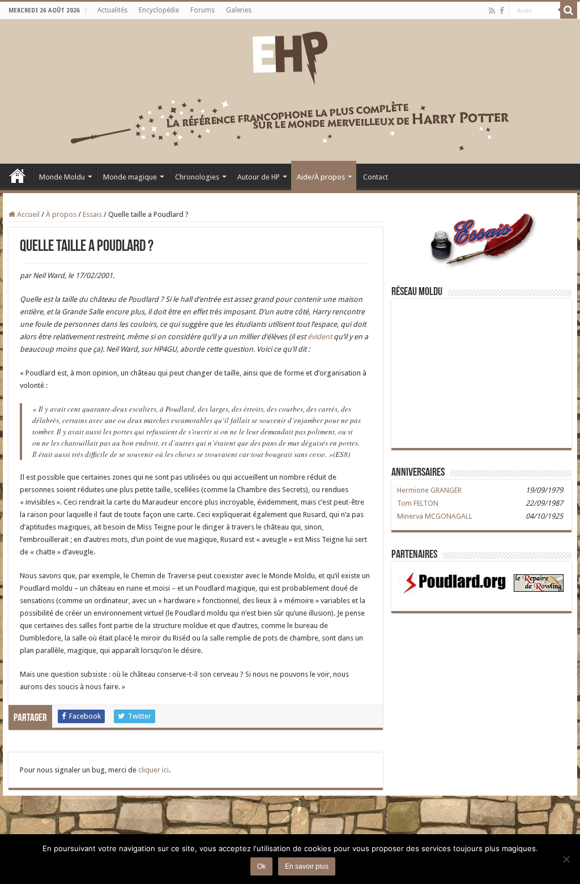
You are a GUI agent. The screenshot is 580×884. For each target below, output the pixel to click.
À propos (61, 214)
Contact (375, 177)
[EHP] (290, 56)
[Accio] (568, 10)
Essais (92, 214)
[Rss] (492, 11)
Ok (261, 866)
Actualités (112, 10)
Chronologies (197, 177)
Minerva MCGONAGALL (434, 516)
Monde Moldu (62, 177)
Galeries (238, 10)
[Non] (566, 859)
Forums (202, 10)
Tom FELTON (417, 503)
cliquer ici (153, 770)
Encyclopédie (159, 10)
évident (320, 336)
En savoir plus (307, 866)
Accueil (17, 175)
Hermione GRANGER (429, 490)
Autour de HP (258, 177)
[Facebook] (501, 11)
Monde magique (130, 177)
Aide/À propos (321, 177)
